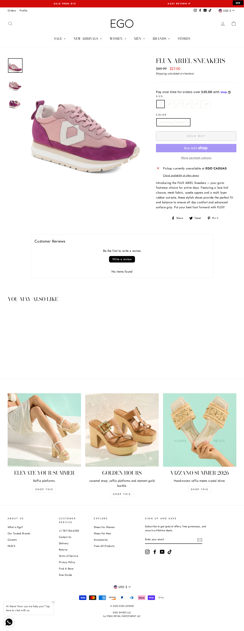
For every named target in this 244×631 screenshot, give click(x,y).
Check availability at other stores (181, 175)
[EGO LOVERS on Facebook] (154, 552)
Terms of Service (68, 556)
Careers (12, 540)
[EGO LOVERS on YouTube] (162, 552)
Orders (12, 10)
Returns (63, 549)
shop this (122, 494)
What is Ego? (15, 527)
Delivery (63, 543)
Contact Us (65, 537)
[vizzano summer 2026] (199, 430)
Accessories (101, 540)
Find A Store (66, 568)
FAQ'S (11, 546)
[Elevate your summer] (44, 430)
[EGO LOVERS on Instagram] (147, 552)
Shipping (161, 73)
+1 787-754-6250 (69, 531)
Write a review (122, 259)
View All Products (104, 546)
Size (159, 96)
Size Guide (65, 575)
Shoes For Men (102, 533)
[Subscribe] (199, 539)
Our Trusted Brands (19, 533)
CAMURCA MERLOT (173, 122)
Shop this (44, 489)
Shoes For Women (104, 527)
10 (206, 104)
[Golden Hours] (122, 430)
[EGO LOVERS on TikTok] (169, 552)
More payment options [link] (196, 158)
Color (161, 114)
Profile (23, 10)
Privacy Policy (67, 562)
